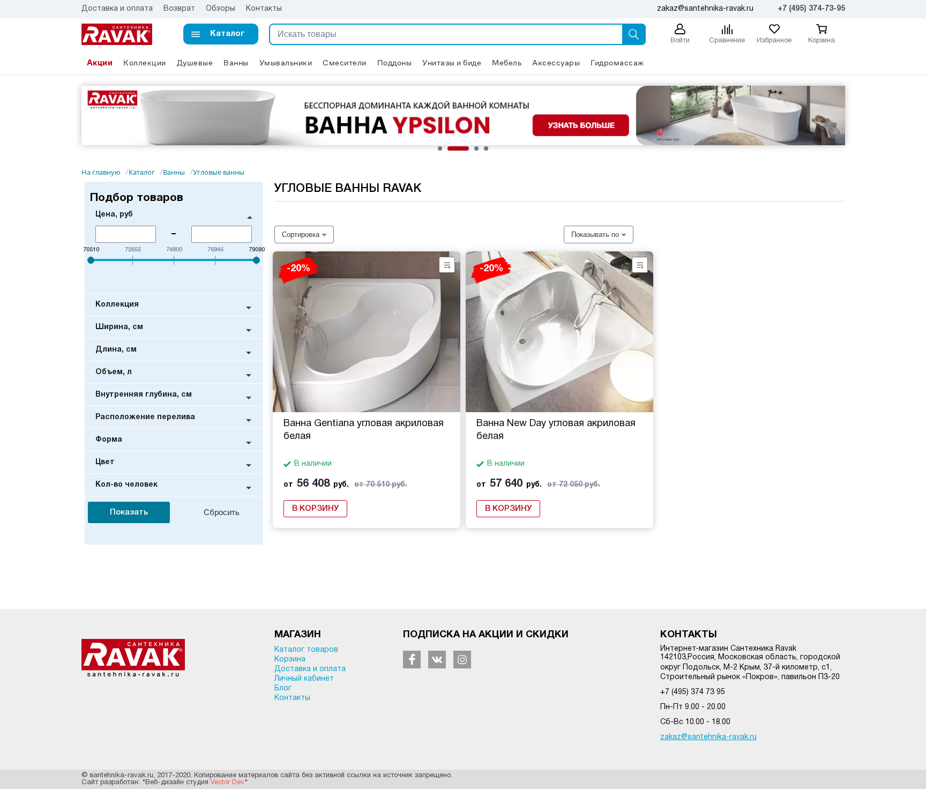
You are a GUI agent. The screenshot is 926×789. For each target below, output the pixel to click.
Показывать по (595, 234)
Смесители (345, 62)
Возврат (179, 8)
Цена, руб (114, 214)
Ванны (236, 62)
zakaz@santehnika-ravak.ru (708, 737)
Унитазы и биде (451, 62)
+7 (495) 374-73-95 (811, 8)
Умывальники (285, 62)
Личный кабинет (304, 678)
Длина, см (116, 349)
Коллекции (144, 62)
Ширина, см (119, 327)
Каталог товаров (306, 649)
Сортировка (300, 234)
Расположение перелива (145, 417)
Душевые (195, 62)
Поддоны (394, 62)
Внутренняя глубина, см (143, 394)
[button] (220, 34)
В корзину (315, 508)
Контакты (264, 8)
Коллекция (117, 304)
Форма (108, 439)
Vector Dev (227, 782)
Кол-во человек (126, 484)
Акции (100, 62)
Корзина (289, 659)
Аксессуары (556, 62)
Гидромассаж (617, 62)
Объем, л (113, 372)
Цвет (105, 462)
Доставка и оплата (117, 8)
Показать (129, 512)
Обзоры (220, 8)
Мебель (506, 62)
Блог (283, 688)
